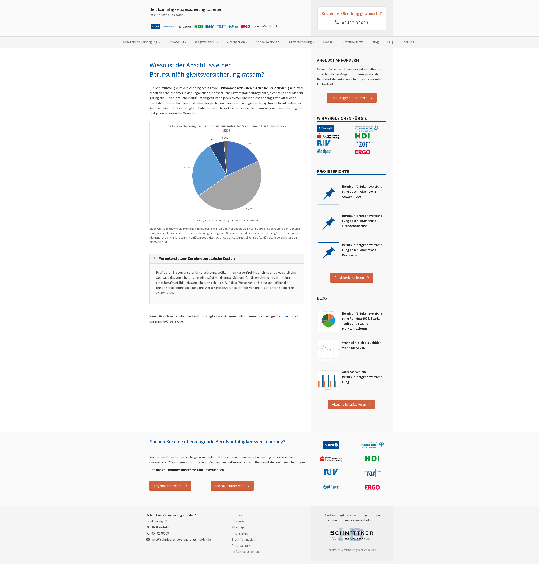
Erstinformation (244, 539)
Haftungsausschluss (246, 551)
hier (285, 316)
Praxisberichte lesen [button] (349, 277)
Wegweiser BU (205, 42)
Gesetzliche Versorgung (140, 42)
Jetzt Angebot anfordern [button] (349, 98)
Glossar (328, 42)
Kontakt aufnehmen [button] (229, 486)
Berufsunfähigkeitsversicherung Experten (185, 9)
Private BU (176, 42)
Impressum (240, 533)
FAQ (390, 42)
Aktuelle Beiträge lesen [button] (349, 404)
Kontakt (238, 515)
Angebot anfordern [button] (167, 486)
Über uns (407, 42)
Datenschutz (241, 545)
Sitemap (238, 527)
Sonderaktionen (267, 42)
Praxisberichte (352, 42)
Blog (375, 42)
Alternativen (236, 42)
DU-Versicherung (300, 42)
